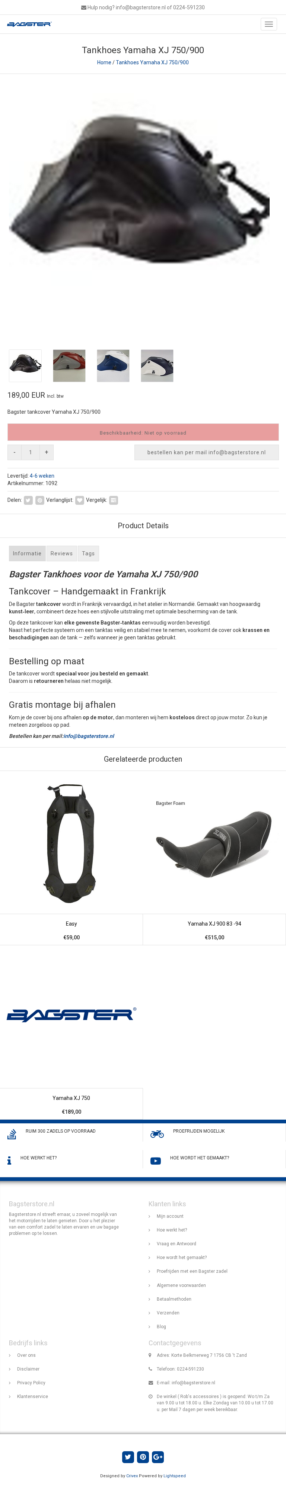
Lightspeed (174, 1476)
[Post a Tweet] (28, 500)
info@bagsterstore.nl (88, 736)
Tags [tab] (88, 553)
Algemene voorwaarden (181, 1285)
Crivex (132, 1476)
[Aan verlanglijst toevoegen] (79, 500)
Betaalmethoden (174, 1299)
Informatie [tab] (27, 553)
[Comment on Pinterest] (40, 500)
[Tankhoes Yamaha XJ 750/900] (143, 208)
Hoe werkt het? (172, 1230)
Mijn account (170, 1216)
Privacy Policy (31, 1382)
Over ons (26, 1355)
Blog (161, 1326)
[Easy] (71, 858)
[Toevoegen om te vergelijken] (113, 500)
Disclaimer (28, 1369)
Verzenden (168, 1313)
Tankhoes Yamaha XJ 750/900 (152, 62)
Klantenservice (32, 1396)
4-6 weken (42, 476)
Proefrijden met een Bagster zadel (192, 1271)
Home (104, 62)
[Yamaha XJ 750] (71, 1032)
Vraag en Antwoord (176, 1243)
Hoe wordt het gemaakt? (182, 1257)
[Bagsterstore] (27, 24)
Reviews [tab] (62, 553)
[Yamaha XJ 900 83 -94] (214, 858)
